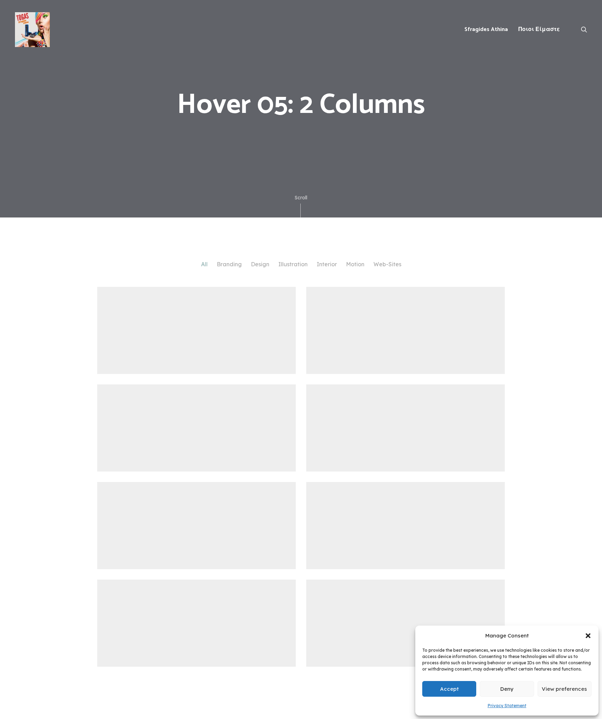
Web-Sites (387, 264)
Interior (327, 264)
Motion (355, 264)
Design (260, 264)
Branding (229, 264)
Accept (449, 689)
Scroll (301, 197)
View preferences (564, 689)
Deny (507, 689)
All (204, 264)
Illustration (293, 264)
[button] (588, 635)
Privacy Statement (507, 705)
